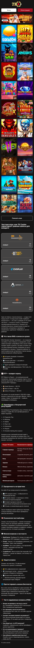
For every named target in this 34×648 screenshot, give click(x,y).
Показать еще (17, 218)
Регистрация (25, 10)
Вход (9, 10)
